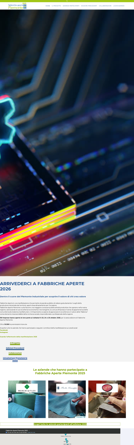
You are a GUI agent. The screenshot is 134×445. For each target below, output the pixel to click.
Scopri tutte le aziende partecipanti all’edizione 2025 (60, 424)
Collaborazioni (105, 6)
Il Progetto (56, 6)
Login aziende (118, 6)
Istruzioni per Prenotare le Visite (15, 359)
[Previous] (10, 399)
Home (48, 6)
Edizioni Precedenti (89, 6)
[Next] (124, 399)
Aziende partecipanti (71, 6)
